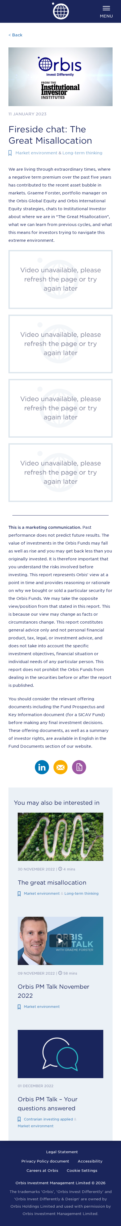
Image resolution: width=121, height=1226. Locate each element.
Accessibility (90, 1161)
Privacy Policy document (45, 1161)
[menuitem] (106, 11)
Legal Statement (62, 1152)
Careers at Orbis (42, 1170)
